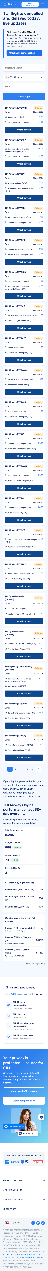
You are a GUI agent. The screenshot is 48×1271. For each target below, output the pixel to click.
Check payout (24, 130)
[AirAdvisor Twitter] (38, 1223)
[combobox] (24, 67)
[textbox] (22, 67)
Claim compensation (24, 1100)
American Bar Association (31, 1257)
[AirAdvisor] (10, 4)
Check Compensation (30, 4)
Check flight (24, 96)
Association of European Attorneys (19, 1254)
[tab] (16, 994)
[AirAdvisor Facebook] (33, 1223)
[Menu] (43, 4)
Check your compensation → (23, 53)
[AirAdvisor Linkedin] (43, 1223)
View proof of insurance (24, 1091)
